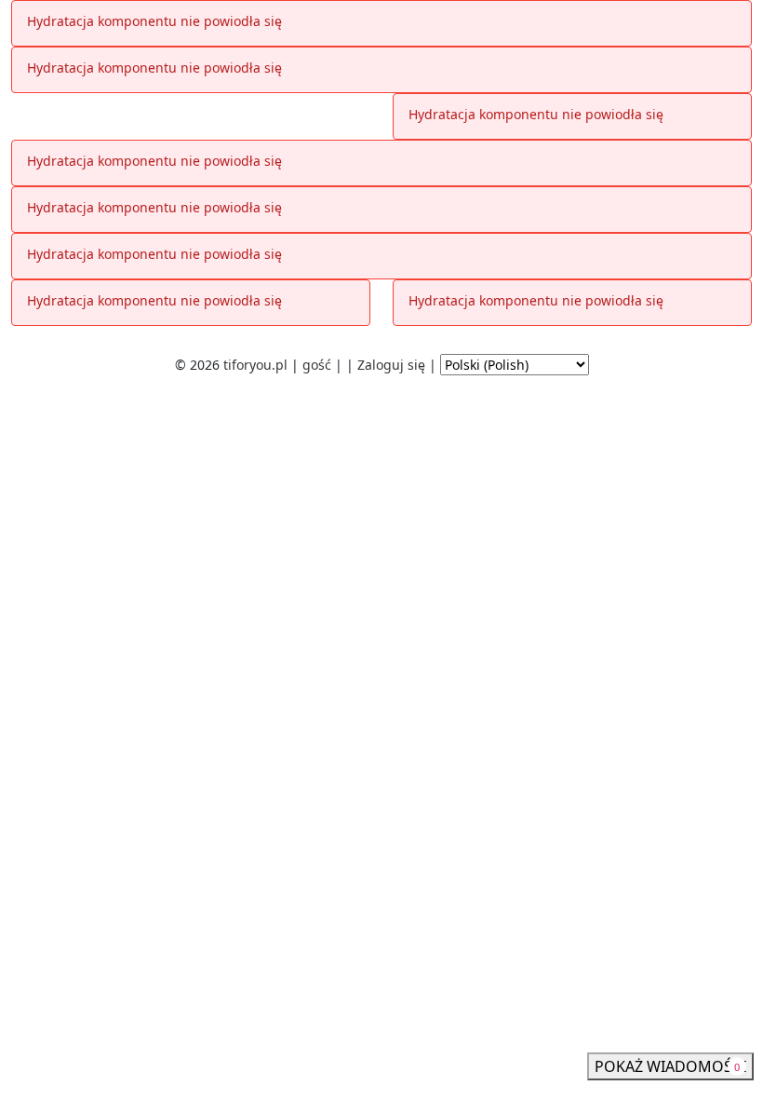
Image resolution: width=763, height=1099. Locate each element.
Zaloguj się (391, 364)
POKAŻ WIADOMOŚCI (670, 1066)
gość (316, 364)
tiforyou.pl (255, 364)
